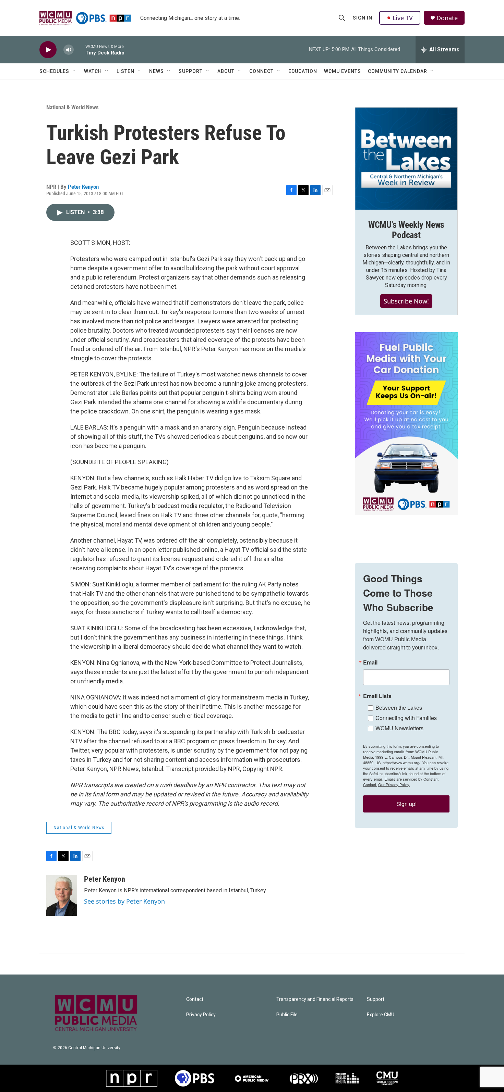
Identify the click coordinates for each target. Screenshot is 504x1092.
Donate (447, 18)
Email (370, 662)
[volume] (68, 50)
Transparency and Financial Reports (314, 999)
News (156, 71)
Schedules (54, 71)
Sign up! (406, 804)
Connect (261, 71)
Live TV (403, 18)
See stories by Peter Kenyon (124, 901)
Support (191, 71)
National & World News (72, 107)
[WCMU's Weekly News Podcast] (406, 159)
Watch (93, 71)
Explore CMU (380, 1014)
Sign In (362, 18)
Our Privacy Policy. (394, 784)
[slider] (80, 49)
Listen (125, 71)
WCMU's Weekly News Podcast (406, 230)
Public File (287, 1014)
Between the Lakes (398, 707)
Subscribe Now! (406, 301)
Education (302, 71)
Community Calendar (397, 71)
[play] (48, 50)
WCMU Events (342, 71)
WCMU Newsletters (399, 728)
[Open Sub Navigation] (74, 71)
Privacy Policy (201, 1014)
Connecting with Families (406, 718)
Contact (194, 999)
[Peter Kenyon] (61, 895)
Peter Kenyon (83, 186)
